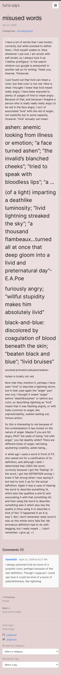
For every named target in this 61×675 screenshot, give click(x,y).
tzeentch (11, 559)
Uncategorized (25, 31)
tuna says (10, 5)
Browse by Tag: (10, 658)
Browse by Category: (13, 645)
